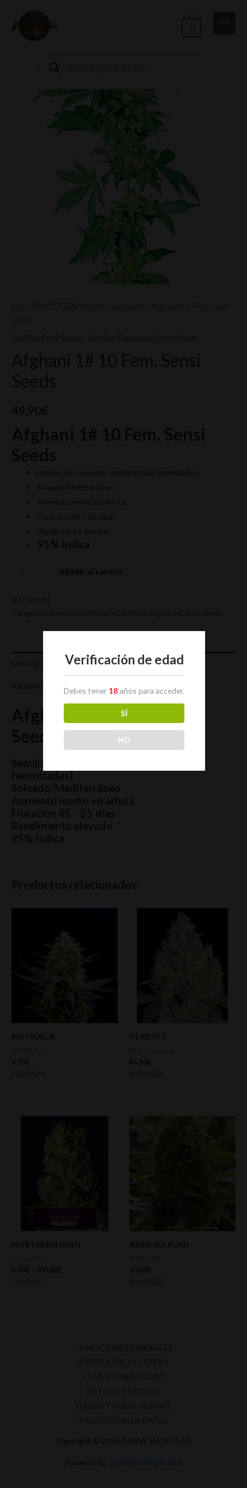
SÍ (124, 713)
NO (124, 739)
